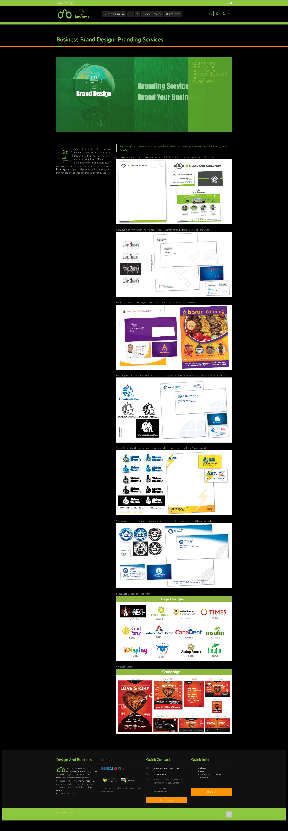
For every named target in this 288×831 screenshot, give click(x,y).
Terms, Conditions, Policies (211, 774)
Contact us (204, 777)
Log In (227, 3)
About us (203, 768)
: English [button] (64, 3)
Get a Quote (212, 791)
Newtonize (74, 774)
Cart (229, 13)
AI (137, 13)
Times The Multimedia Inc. (83, 781)
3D (130, 13)
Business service (76, 771)
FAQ (202, 771)
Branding (60, 169)
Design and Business (74, 768)
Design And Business (114, 13)
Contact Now (166, 800)
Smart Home (88, 774)
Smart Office (61, 777)
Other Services (173, 13)
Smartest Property (152, 13)
